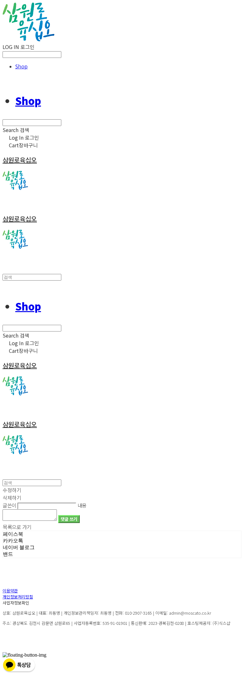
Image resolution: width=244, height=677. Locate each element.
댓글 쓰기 (69, 519)
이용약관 (10, 591)
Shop (21, 66)
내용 (82, 505)
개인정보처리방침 (18, 597)
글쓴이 (10, 505)
